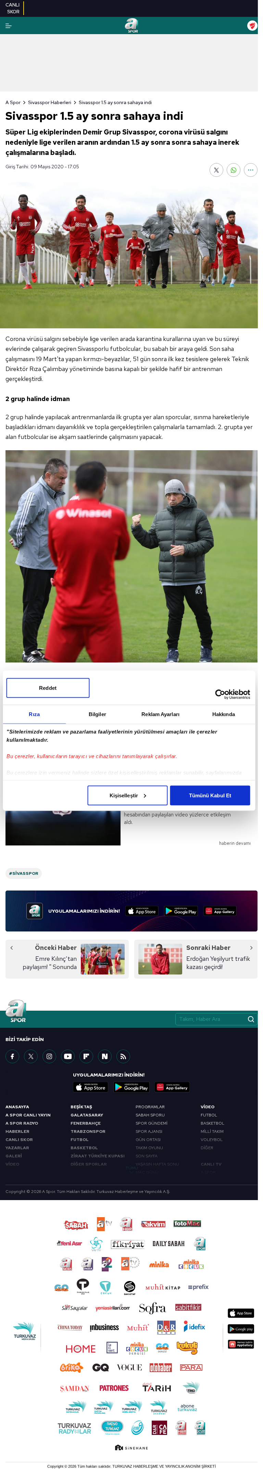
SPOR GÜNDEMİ (151, 1123)
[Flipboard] (86, 1056)
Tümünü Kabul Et (210, 795)
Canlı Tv (211, 1164)
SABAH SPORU (150, 1115)
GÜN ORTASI (148, 1139)
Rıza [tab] (34, 714)
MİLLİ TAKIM (212, 1131)
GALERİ (13, 1156)
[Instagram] (49, 1056)
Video (207, 1107)
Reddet (48, 687)
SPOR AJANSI (149, 1131)
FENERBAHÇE (86, 1123)
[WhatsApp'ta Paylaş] (233, 170)
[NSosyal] (105, 1056)
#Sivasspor (23, 873)
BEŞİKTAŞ (81, 1107)
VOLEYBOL (212, 1139)
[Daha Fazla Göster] (251, 170)
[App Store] (142, 911)
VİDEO (12, 1164)
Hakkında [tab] (223, 714)
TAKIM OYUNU (149, 1148)
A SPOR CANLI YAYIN (28, 1115)
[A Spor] (131, 25)
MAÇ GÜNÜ (147, 1172)
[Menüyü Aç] (8, 26)
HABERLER (17, 1131)
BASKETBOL (84, 1148)
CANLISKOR (12, 8)
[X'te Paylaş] (216, 170)
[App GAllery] (220, 911)
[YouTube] (68, 1056)
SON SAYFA (147, 1156)
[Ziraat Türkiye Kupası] (252, 25)
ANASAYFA (17, 1107)
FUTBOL (80, 1139)
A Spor (13, 102)
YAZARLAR (17, 1148)
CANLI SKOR (19, 1139)
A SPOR (208, 1172)
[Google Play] (181, 911)
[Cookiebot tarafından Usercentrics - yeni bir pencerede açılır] (220, 694)
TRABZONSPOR (88, 1131)
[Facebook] (12, 1056)
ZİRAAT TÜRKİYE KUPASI (98, 1156)
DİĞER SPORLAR (89, 1164)
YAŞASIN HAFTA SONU (157, 1164)
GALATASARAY (87, 1115)
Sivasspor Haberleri (49, 102)
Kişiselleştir (124, 795)
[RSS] (123, 1056)
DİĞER (207, 1148)
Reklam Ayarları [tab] (160, 714)
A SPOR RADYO (21, 1123)
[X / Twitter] (31, 1056)
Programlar (150, 1107)
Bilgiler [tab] (97, 714)
